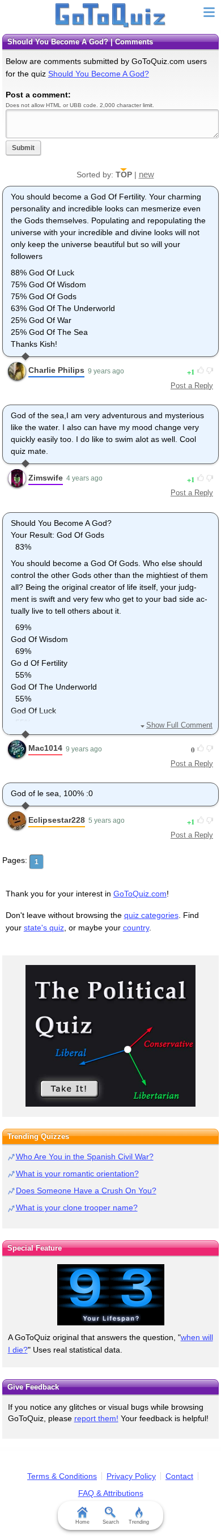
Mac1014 (45, 748)
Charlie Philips (56, 370)
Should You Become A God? (98, 73)
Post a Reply (192, 385)
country (136, 927)
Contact (179, 1476)
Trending (139, 1522)
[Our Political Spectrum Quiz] (111, 1036)
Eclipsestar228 (56, 819)
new (146, 174)
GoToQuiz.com (140, 893)
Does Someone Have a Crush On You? (86, 1190)
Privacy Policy (131, 1476)
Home (82, 1522)
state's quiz (44, 927)
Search (111, 1522)
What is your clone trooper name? (77, 1207)
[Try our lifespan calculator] (110, 1294)
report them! (96, 1418)
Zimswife (45, 477)
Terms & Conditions (62, 1476)
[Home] (111, 15)
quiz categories (151, 915)
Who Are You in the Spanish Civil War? (85, 1156)
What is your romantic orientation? (77, 1173)
